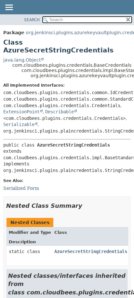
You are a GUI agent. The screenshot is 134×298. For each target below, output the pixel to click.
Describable (59, 111)
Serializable (18, 124)
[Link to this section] (86, 205)
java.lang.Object (22, 60)
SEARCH (32, 20)
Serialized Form (21, 188)
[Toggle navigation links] (8, 7)
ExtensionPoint (21, 111)
